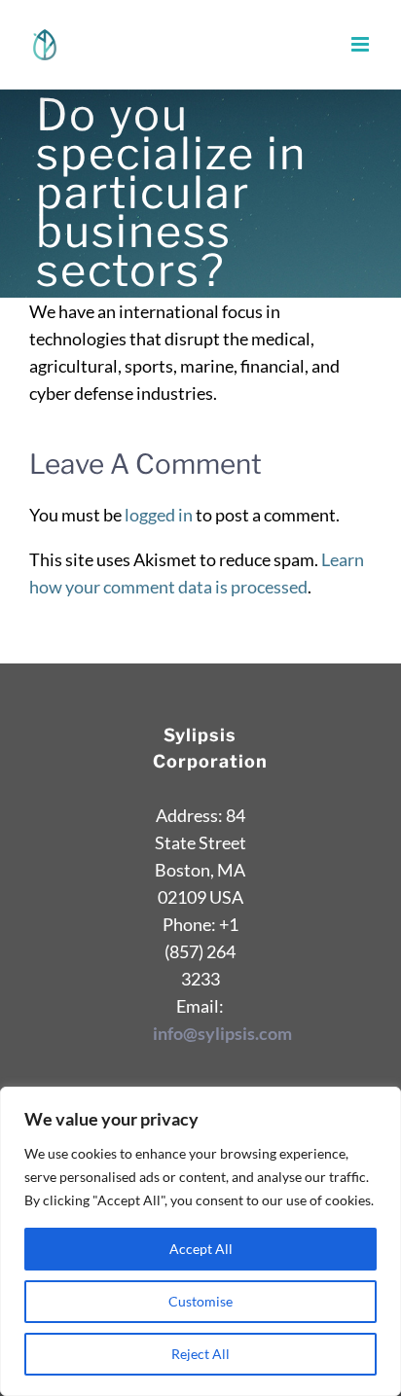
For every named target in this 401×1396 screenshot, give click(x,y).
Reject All (200, 1353)
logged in (159, 514)
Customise (200, 1301)
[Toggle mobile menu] (361, 44)
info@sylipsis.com (222, 1033)
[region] (200, 1241)
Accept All (201, 1248)
